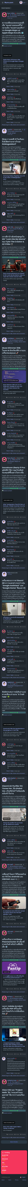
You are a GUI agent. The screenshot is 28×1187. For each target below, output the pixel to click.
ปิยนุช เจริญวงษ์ (11, 422)
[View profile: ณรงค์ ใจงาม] (3, 325)
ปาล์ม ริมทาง (10, 97)
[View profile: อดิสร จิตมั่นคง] (3, 308)
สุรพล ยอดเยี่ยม (11, 315)
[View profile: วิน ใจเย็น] (3, 114)
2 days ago (9, 687)
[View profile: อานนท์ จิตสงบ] (4, 340)
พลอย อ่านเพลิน (11, 1058)
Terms (9, 1180)
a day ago (9, 463)
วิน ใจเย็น (9, 114)
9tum (9, 573)
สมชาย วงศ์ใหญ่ (11, 763)
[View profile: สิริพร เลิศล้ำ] (4, 866)
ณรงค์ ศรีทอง (10, 521)
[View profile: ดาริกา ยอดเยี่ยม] (3, 443)
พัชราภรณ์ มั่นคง (11, 105)
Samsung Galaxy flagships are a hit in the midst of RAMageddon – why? (14, 177)
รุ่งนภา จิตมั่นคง (11, 193)
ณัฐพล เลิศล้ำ (10, 213)
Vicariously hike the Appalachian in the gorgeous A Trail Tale (13, 729)
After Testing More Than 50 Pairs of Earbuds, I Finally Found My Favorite (14, 505)
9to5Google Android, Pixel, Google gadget (14, 132)
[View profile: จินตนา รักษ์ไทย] (4, 14)
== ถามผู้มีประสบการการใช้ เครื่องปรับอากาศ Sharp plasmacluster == (13, 977)
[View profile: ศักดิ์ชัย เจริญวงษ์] (3, 531)
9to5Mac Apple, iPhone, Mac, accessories (16, 15)
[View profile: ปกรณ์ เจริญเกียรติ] (3, 433)
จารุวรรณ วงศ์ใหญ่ (11, 202)
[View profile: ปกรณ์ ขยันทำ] (3, 540)
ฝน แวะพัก (9, 559)
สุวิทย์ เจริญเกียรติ (11, 778)
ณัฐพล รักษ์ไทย (10, 89)
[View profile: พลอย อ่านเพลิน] (3, 1058)
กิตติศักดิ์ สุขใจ (10, 682)
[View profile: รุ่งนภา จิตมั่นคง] (3, 193)
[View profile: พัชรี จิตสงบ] (4, 998)
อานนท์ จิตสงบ (10, 338)
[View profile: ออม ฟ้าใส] (4, 131)
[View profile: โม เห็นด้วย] (3, 413)
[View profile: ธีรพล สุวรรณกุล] (3, 669)
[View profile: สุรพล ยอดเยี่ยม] (3, 315)
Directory (24, 1180)
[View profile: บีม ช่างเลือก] (3, 402)
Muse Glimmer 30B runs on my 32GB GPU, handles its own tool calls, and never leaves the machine (12, 387)
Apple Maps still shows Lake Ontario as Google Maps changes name (13, 61)
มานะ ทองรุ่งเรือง (11, 753)
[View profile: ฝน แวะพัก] (3, 559)
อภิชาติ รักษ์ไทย (11, 640)
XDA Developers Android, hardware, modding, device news (16, 341)
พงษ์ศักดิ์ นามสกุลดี (11, 78)
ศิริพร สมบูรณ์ (10, 289)
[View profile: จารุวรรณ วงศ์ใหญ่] (3, 202)
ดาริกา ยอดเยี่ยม (11, 443)
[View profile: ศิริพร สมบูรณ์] (3, 289)
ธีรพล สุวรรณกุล (11, 668)
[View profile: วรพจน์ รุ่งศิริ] (3, 659)
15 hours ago (10, 232)
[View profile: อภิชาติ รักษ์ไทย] (3, 641)
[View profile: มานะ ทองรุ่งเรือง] (3, 754)
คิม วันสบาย (10, 631)
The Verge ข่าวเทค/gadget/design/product (15, 684)
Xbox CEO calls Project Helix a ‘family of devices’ (12, 1127)
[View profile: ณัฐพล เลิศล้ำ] (3, 214)
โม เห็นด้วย (10, 413)
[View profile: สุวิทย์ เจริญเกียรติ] (4, 779)
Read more (13, 43)
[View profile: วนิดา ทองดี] (3, 650)
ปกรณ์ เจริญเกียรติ (11, 433)
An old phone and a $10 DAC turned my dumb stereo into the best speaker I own (14, 912)
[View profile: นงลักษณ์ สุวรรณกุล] (4, 1082)
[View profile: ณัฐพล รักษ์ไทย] (3, 90)
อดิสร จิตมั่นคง (10, 307)
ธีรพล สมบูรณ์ (10, 549)
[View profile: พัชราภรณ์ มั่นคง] (3, 105)
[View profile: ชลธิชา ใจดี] (4, 228)
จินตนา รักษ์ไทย (11, 13)
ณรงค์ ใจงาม (10, 325)
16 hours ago (10, 343)
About (3, 1180)
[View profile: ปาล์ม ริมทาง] (3, 97)
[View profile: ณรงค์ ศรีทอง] (3, 522)
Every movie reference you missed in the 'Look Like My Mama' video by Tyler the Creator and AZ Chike (14, 275)
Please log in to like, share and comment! (13, 125)
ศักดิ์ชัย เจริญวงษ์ (11, 531)
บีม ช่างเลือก (10, 402)
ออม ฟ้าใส (9, 129)
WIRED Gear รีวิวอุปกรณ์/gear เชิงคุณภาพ (13, 460)
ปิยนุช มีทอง (10, 298)
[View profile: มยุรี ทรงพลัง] (4, 933)
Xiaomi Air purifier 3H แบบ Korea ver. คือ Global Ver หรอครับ (13, 823)
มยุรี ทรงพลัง (10, 931)
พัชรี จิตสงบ (10, 996)
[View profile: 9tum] (4, 574)
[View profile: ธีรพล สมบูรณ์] (3, 550)
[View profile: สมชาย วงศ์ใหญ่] (3, 763)
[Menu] (2, 2)
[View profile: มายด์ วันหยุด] (3, 744)
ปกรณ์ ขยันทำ (10, 540)
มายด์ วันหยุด (10, 744)
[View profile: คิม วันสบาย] (3, 631)
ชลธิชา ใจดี (10, 227)
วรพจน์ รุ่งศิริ (10, 659)
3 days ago (9, 1001)
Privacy (16, 1180)
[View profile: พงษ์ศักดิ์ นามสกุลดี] (3, 78)
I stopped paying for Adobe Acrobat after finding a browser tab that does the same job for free (14, 1044)
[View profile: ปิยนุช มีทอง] (3, 298)
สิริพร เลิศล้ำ (10, 864)
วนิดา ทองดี (10, 650)
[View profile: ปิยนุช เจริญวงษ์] (3, 422)
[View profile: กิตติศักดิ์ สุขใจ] (4, 684)
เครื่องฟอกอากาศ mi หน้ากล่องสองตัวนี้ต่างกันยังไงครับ (13, 618)
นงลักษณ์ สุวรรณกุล (11, 1080)
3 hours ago (9, 18)
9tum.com (8, 3)
